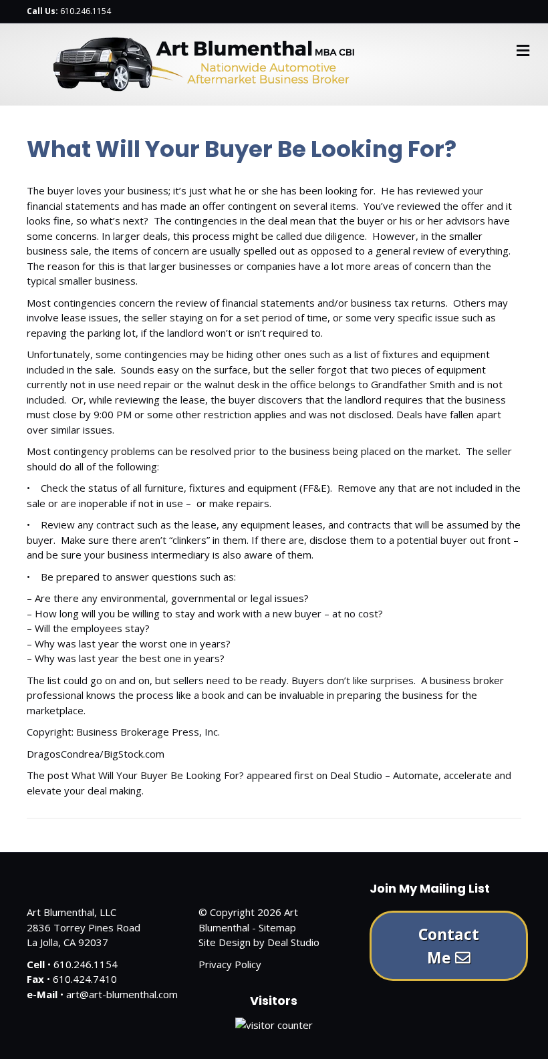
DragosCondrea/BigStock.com (95, 753)
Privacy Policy (229, 964)
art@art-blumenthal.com (122, 994)
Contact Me (448, 945)
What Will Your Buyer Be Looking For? (158, 775)
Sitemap (277, 927)
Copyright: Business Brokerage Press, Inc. (123, 731)
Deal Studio (293, 942)
